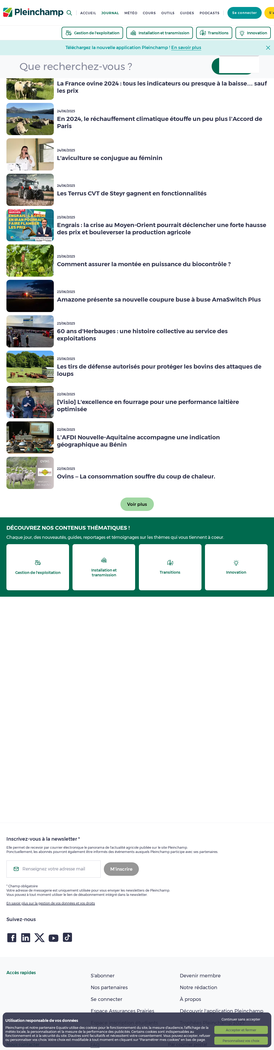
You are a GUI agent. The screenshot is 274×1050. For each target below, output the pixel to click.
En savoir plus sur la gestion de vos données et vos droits (50, 903)
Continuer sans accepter (241, 1019)
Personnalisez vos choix (241, 1041)
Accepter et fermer (241, 1030)
